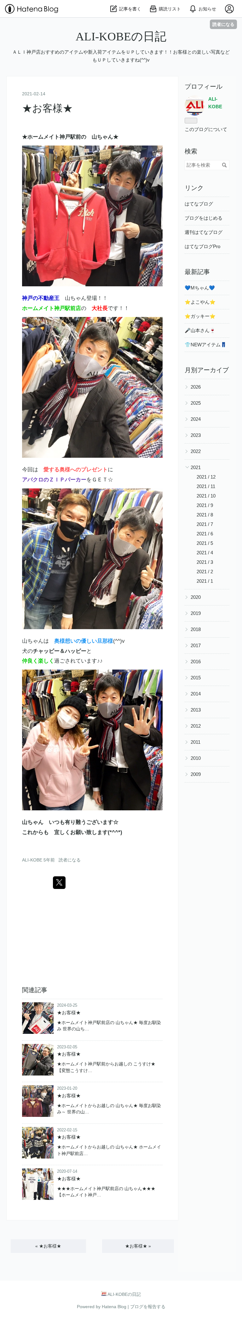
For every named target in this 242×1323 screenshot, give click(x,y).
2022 (196, 451)
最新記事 (197, 271)
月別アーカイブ (207, 370)
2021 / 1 (205, 581)
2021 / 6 (205, 533)
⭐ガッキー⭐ (200, 316)
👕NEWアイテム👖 (206, 344)
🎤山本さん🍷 (200, 330)
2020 (196, 597)
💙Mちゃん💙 (200, 287)
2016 (196, 661)
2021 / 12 (206, 477)
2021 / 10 (206, 495)
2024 (196, 419)
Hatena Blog (114, 1306)
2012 (196, 726)
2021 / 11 (206, 486)
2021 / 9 (205, 505)
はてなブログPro (202, 246)
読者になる (223, 24)
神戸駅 (68, 137)
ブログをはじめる (203, 218)
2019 (196, 613)
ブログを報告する (147, 1306)
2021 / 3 (205, 562)
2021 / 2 (205, 571)
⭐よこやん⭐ (200, 302)
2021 (196, 467)
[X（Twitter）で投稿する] (59, 882)
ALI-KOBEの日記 (121, 36)
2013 (196, 709)
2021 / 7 (205, 524)
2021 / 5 (205, 543)
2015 (196, 677)
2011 (195, 742)
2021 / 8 (205, 514)
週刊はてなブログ (203, 232)
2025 (196, 403)
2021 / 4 (205, 552)
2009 (196, 774)
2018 (196, 629)
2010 (196, 758)
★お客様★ (47, 108)
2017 (196, 645)
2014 (196, 693)
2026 (196, 387)
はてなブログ (199, 203)
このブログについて (206, 129)
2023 (196, 435)
